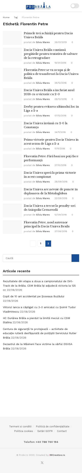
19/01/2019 (60, 63)
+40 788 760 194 (46, 441)
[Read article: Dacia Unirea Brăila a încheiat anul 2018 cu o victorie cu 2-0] (12, 95)
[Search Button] (75, 258)
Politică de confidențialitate (52, 426)
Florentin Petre (30, 17)
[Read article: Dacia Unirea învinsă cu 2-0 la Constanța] (12, 128)
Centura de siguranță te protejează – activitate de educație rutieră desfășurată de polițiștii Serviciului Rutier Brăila (39, 333)
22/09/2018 (60, 198)
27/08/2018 (60, 231)
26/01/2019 (60, 42)
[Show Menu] (4, 5)
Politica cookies (23, 431)
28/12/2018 (60, 83)
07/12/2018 (60, 115)
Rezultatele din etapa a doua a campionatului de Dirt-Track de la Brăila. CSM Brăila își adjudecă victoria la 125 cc (39, 285)
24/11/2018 (60, 132)
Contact (62, 431)
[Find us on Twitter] (42, 463)
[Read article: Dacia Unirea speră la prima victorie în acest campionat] (12, 177)
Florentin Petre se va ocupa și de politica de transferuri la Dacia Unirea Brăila (51, 74)
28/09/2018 (61, 181)
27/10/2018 (60, 165)
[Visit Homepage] (38, 6)
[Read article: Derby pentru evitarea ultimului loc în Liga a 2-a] (12, 111)
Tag (16, 17)
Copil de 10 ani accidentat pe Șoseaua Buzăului (33, 296)
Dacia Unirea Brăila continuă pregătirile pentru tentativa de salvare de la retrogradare (50, 54)
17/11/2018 (59, 148)
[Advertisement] (41, 380)
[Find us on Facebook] (37, 463)
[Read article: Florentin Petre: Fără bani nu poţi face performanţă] (12, 161)
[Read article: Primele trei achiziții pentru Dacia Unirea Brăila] (12, 38)
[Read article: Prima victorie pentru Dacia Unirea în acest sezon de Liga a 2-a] (12, 144)
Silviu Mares (43, 42)
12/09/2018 (60, 214)
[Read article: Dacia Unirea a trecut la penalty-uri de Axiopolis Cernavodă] (12, 210)
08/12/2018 (60, 99)
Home (6, 17)
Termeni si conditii (20, 426)
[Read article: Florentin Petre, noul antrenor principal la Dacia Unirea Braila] (12, 227)
